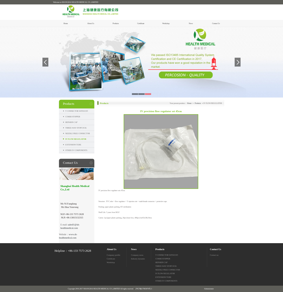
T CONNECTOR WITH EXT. (75, 111)
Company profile (113, 255)
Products (116, 23)
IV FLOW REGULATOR (74, 139)
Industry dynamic (138, 259)
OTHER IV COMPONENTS (75, 150)
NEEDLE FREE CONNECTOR (76, 133)
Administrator (209, 289)
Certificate (140, 23)
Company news (137, 255)
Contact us (214, 255)
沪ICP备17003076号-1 (143, 289)
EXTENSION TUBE (72, 145)
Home (66, 23)
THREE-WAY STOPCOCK (75, 128)
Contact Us (216, 23)
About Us (90, 23)
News (191, 23)
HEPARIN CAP (70, 122)
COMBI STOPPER (71, 117)
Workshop (166, 23)
